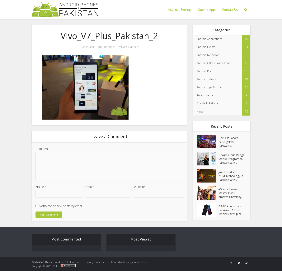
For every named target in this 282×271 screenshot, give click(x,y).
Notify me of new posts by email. (61, 206)
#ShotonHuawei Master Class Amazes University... (231, 193)
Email (89, 187)
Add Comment (106, 47)
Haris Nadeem (130, 47)
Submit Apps (207, 9)
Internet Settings (180, 9)
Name (40, 187)
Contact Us (230, 9)
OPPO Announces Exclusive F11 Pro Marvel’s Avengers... (231, 210)
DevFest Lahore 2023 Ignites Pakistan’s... (228, 141)
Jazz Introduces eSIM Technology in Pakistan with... (231, 176)
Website (139, 187)
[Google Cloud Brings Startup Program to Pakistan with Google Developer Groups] (208, 158)
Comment (42, 149)
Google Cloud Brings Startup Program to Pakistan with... (231, 158)
